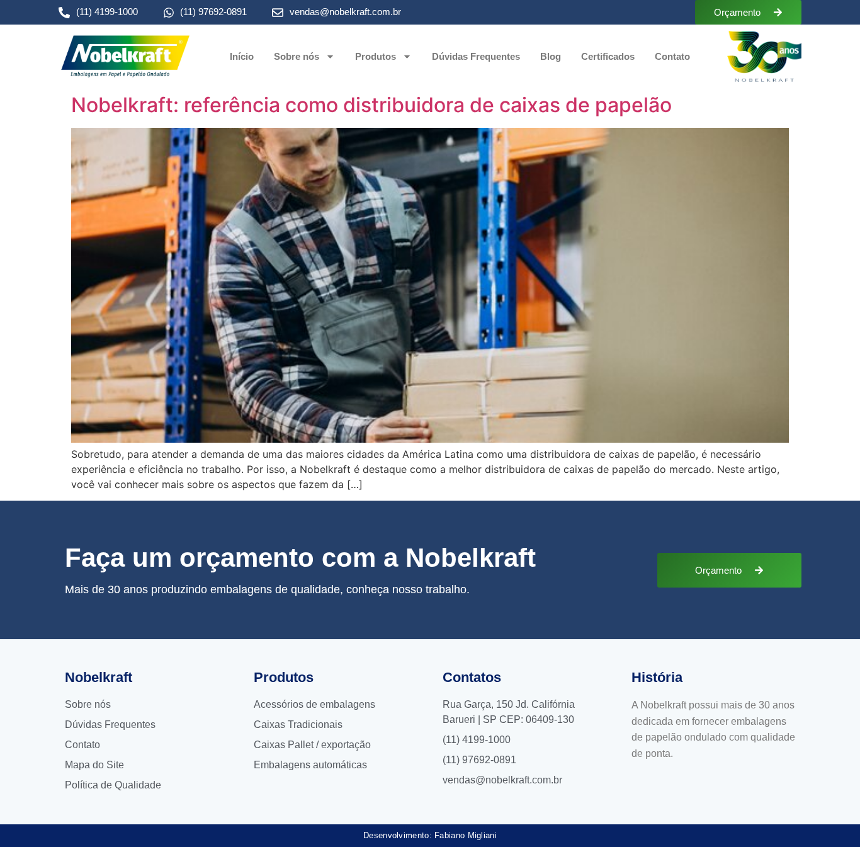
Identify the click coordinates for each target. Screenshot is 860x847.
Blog (550, 56)
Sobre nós (296, 56)
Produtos (375, 56)
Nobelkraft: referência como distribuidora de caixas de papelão (371, 105)
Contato (672, 56)
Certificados (608, 56)
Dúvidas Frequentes (476, 56)
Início (242, 56)
